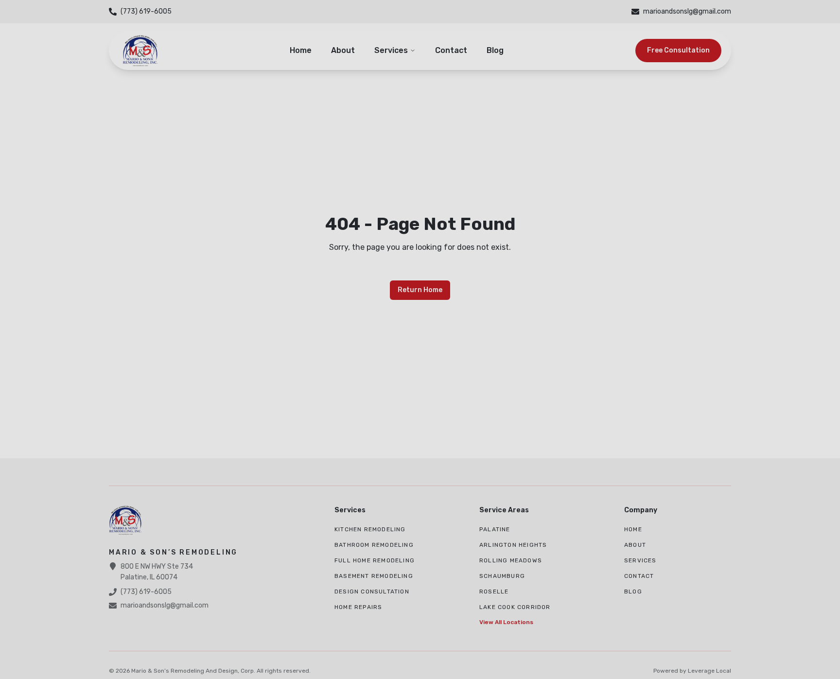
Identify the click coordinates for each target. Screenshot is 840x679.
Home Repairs (358, 607)
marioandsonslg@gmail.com (165, 605)
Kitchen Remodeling (370, 529)
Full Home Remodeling (374, 560)
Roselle (493, 591)
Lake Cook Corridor (515, 607)
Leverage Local (709, 670)
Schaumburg (502, 576)
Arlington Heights (513, 544)
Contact (451, 50)
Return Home (420, 290)
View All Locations (506, 622)
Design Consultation (371, 591)
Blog (495, 50)
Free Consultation (678, 50)
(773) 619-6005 (146, 592)
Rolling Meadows (510, 560)
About (343, 50)
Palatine (494, 529)
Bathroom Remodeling (374, 544)
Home (301, 50)
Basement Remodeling (373, 576)
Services (391, 50)
